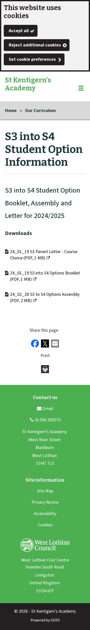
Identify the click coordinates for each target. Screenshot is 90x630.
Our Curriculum (40, 110)
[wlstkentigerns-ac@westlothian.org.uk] (45, 408)
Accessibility (45, 513)
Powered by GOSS (45, 620)
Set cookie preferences (32, 59)
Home (11, 110)
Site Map (45, 491)
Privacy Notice (45, 502)
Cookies (45, 525)
